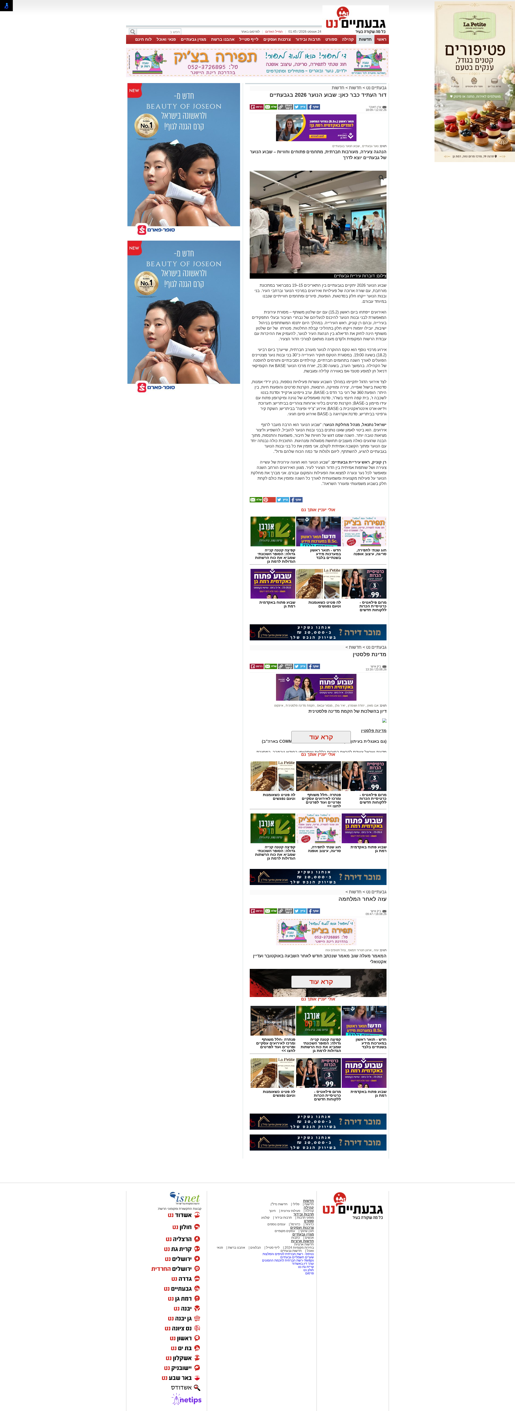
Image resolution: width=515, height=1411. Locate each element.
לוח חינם (143, 39)
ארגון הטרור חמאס (359, 950)
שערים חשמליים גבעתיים (296, 1257)
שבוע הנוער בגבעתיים (346, 146)
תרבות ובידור (308, 39)
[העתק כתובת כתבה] (285, 108)
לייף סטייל (249, 39)
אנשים (309, 1238)
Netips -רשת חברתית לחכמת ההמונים (288, 1260)
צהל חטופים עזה (335, 950)
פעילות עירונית (290, 1211)
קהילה (348, 39)
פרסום (309, 1273)
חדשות (365, 39)
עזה (375, 950)
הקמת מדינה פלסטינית (300, 705)
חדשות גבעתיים (291, 1251)
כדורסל (295, 1224)
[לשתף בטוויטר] (300, 108)
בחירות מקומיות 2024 (299, 1247)
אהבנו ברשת (222, 39)
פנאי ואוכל (166, 39)
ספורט (331, 39)
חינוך (272, 1211)
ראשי (382, 39)
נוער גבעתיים (369, 146)
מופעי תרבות (305, 1217)
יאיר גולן (339, 705)
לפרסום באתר (250, 31)
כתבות (295, 1238)
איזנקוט (278, 705)
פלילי (295, 1204)
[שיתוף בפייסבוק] (313, 108)
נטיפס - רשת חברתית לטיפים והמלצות (288, 1254)
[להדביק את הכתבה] (269, 501)
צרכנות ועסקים (277, 39)
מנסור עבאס (324, 705)
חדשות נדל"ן (279, 1204)
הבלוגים (255, 1247)
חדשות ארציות (302, 1241)
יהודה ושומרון (356, 705)
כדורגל (309, 1224)
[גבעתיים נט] (352, 1220)
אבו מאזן (372, 705)
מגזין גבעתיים (193, 39)
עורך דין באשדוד (303, 1264)
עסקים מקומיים (285, 1231)
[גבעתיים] (355, 34)
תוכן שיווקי (306, 1231)
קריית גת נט (306, 1267)
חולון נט (308, 1270)
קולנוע (265, 1217)
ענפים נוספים (276, 1224)
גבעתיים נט (376, 87)
